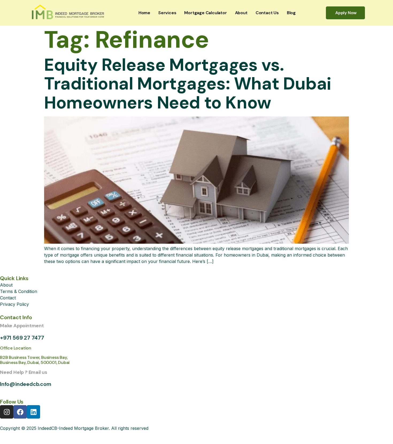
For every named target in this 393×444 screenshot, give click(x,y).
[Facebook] (20, 412)
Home (144, 13)
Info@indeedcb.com (25, 384)
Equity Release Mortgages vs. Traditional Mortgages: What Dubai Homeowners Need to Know (187, 84)
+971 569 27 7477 (22, 337)
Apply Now (346, 13)
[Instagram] (6, 412)
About (241, 13)
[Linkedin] (33, 412)
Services (167, 13)
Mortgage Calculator (205, 13)
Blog (291, 13)
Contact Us (267, 13)
